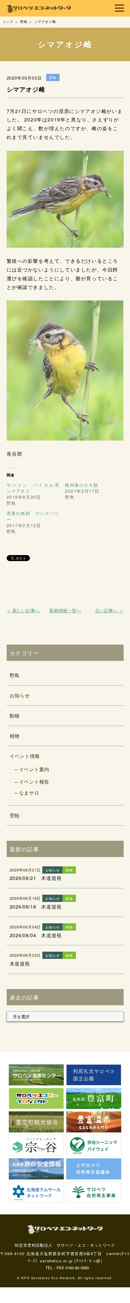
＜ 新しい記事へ (23, 610)
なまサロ (29, 792)
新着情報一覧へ (65, 610)
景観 (15, 815)
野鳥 (15, 675)
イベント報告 (34, 781)
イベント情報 (25, 755)
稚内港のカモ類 (81, 485)
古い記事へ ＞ (109, 610)
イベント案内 (34, 769)
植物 (15, 735)
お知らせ (20, 695)
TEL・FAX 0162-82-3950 (67, 1267)
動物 (15, 715)
